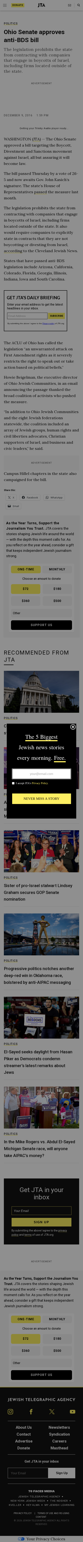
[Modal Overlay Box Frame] (41, 771)
